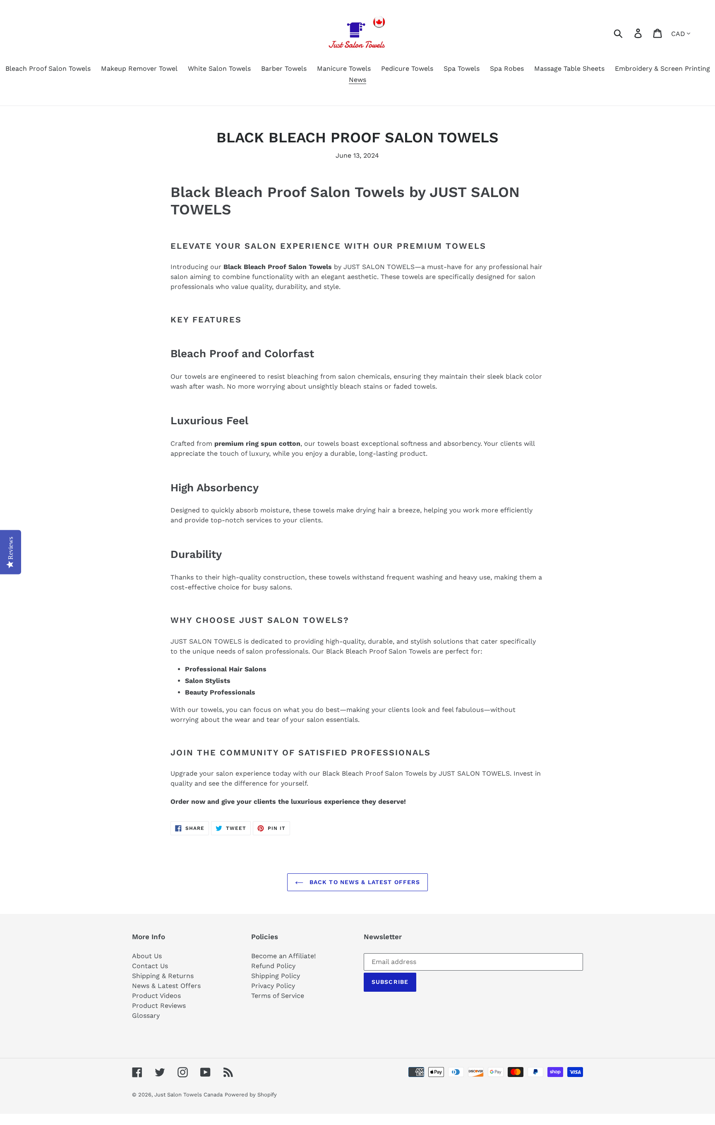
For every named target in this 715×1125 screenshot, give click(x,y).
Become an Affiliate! (283, 956)
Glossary (146, 1015)
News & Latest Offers (166, 986)
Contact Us (150, 966)
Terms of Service (277, 996)
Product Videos (156, 996)
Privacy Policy (273, 986)
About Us (147, 956)
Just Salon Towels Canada (188, 1094)
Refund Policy (273, 966)
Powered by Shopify (251, 1094)
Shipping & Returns (163, 976)
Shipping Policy (275, 976)
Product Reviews (159, 1006)
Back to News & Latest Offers (363, 882)
